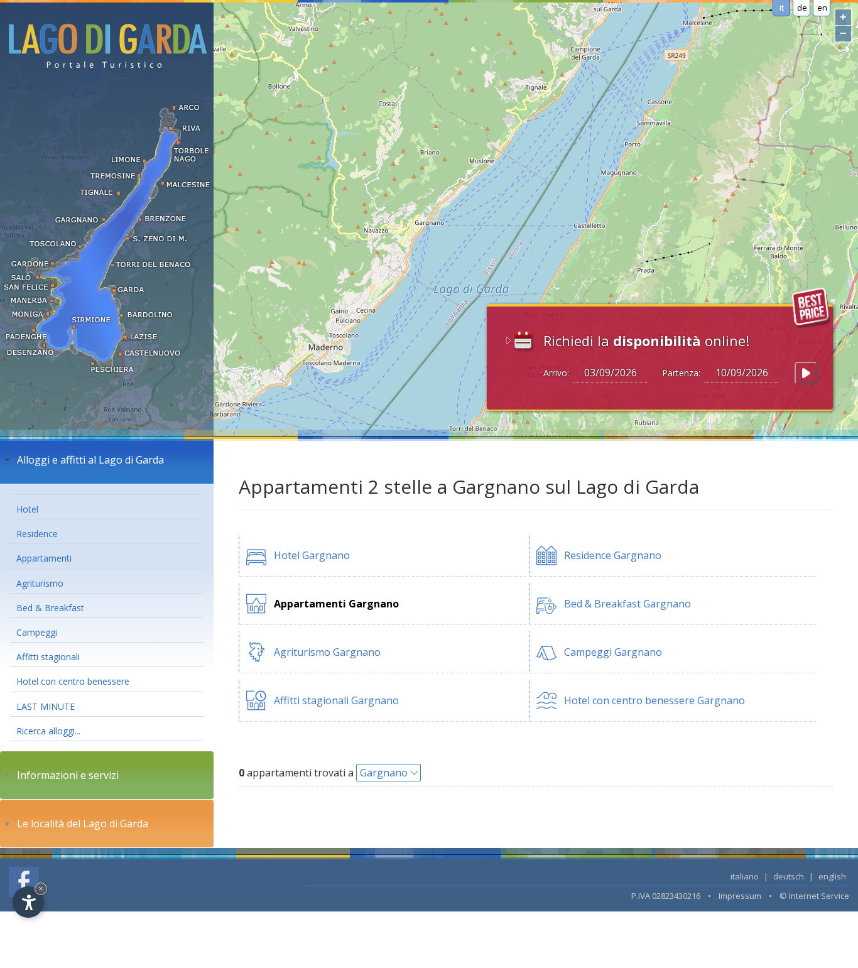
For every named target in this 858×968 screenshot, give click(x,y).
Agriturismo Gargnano (327, 652)
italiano (744, 876)
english (832, 876)
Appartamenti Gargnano (336, 604)
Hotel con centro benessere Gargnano (654, 700)
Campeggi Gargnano (613, 652)
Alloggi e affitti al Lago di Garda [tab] (90, 460)
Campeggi (36, 632)
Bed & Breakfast (50, 608)
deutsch (788, 876)
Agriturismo (39, 583)
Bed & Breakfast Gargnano (627, 604)
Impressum (740, 895)
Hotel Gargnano (312, 555)
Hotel (27, 509)
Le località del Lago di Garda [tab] (82, 823)
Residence (37, 534)
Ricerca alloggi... (48, 731)
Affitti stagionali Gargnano (336, 700)
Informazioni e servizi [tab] (68, 775)
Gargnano (384, 773)
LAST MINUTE (45, 706)
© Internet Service (814, 895)
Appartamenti (44, 558)
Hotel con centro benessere (72, 681)
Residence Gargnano (612, 555)
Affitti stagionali (48, 657)
